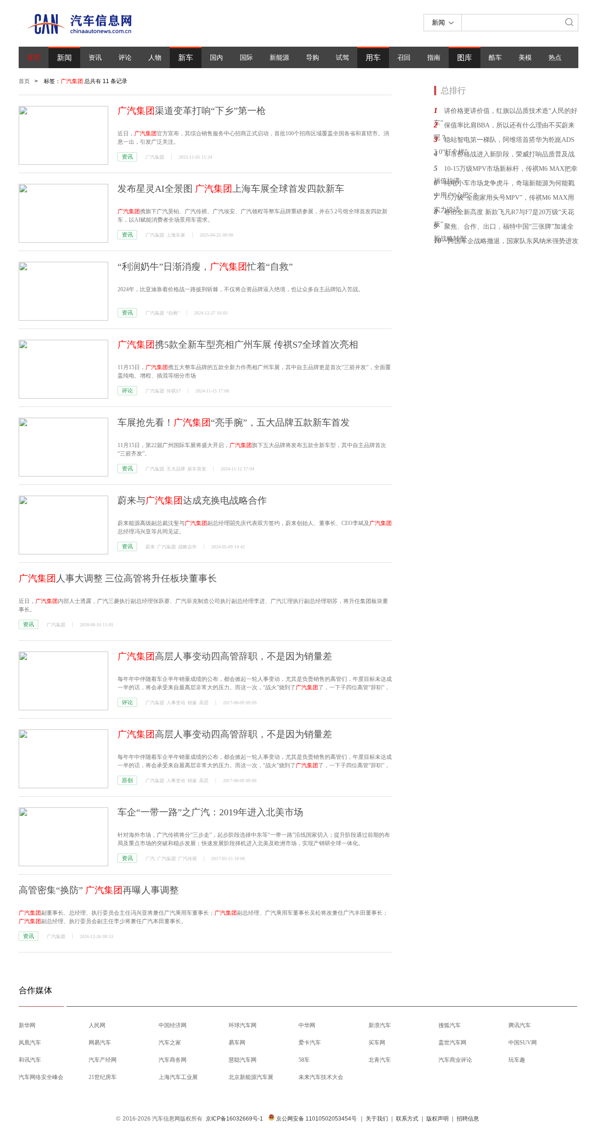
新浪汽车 (379, 1025)
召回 (403, 57)
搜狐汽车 (449, 1025)
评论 (125, 57)
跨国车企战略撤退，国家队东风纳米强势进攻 (513, 241)
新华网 (27, 1025)
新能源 (279, 57)
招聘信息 (468, 1118)
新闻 (64, 58)
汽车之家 (170, 1042)
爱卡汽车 (309, 1042)
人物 (154, 57)
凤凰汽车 (30, 1042)
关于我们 (377, 1118)
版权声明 (437, 1118)
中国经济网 (173, 1025)
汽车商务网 (173, 1060)
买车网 (376, 1042)
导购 (312, 57)
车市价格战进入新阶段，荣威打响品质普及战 (509, 154)
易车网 (237, 1042)
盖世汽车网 (452, 1042)
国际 (246, 57)
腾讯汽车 (519, 1025)
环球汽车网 (243, 1025)
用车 (373, 58)
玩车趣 (516, 1060)
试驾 (342, 57)
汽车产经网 (103, 1060)
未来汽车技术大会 (320, 1077)
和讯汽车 (30, 1060)
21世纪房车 (103, 1077)
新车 (185, 58)
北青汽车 (379, 1060)
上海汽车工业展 (178, 1077)
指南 (433, 57)
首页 (33, 57)
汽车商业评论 (455, 1060)
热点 (555, 57)
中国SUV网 (522, 1042)
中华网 (306, 1025)
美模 (525, 57)
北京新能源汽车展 (251, 1077)
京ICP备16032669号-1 (234, 1118)
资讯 (95, 57)
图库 (464, 58)
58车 (304, 1060)
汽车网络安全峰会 (41, 1077)
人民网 (97, 1025)
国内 (216, 57)
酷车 (495, 57)
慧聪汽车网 (243, 1060)
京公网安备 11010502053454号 (316, 1118)
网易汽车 (100, 1042)
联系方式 (407, 1118)
